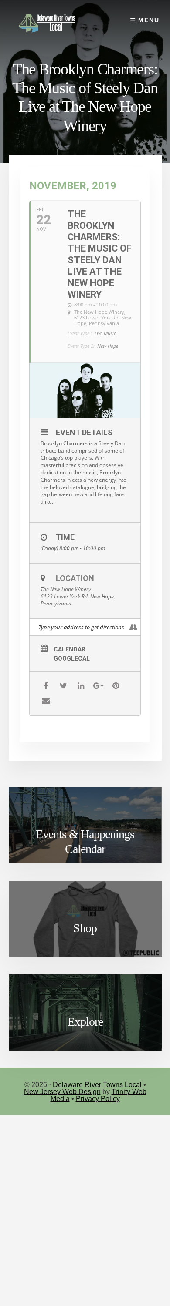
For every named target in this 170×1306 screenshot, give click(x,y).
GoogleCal (72, 658)
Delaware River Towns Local (97, 1084)
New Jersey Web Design (62, 1091)
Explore (85, 1021)
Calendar (69, 649)
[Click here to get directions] (133, 627)
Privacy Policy (98, 1098)
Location (75, 578)
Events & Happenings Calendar (85, 841)
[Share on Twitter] (63, 686)
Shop (85, 928)
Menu (149, 20)
